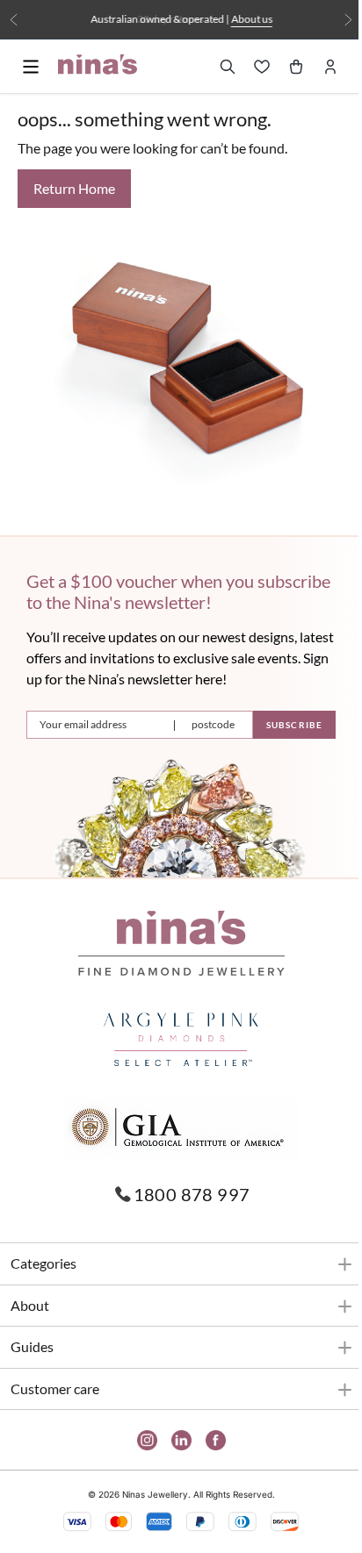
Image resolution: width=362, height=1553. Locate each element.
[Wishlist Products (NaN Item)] (249, 67)
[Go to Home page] (97, 64)
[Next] (335, 19)
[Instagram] (140, 1440)
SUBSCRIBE (281, 724)
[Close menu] (32, 99)
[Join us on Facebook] (209, 1440)
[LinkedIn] (174, 1440)
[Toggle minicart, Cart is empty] (283, 67)
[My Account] (317, 67)
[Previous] (13, 19)
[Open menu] (31, 67)
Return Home (74, 188)
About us (244, 18)
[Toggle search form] (214, 67)
